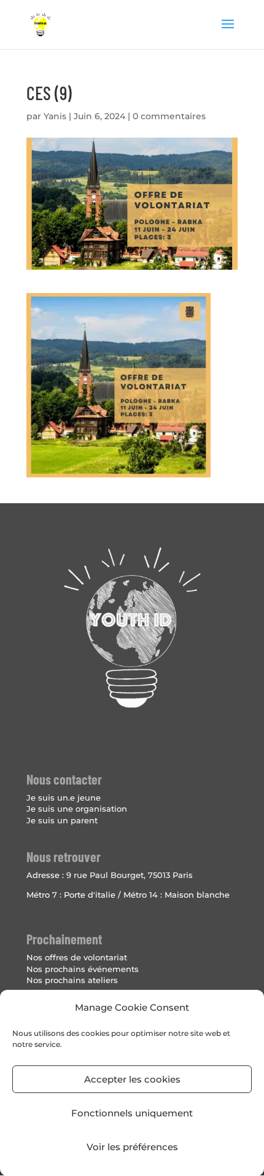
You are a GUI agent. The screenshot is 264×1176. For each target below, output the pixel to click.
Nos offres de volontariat (76, 957)
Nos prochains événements (82, 969)
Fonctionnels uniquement (132, 1113)
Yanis (55, 116)
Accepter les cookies (132, 1079)
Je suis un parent (62, 820)
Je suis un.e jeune (63, 797)
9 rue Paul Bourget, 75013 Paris (129, 875)
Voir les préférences (132, 1147)
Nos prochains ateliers (72, 980)
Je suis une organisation (76, 808)
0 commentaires (169, 116)
